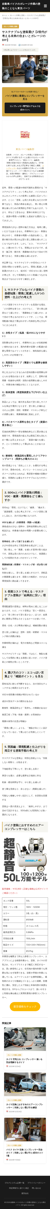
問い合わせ (36, 1188)
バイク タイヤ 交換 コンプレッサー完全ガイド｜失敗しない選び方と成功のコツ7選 (24, 1153)
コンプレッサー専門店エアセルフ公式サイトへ (25, 108)
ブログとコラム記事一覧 (14, 1183)
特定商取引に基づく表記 (19, 1188)
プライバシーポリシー (36, 1183)
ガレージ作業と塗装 (17, 15)
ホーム (4, 15)
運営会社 (25, 1193)
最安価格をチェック (25, 1006)
